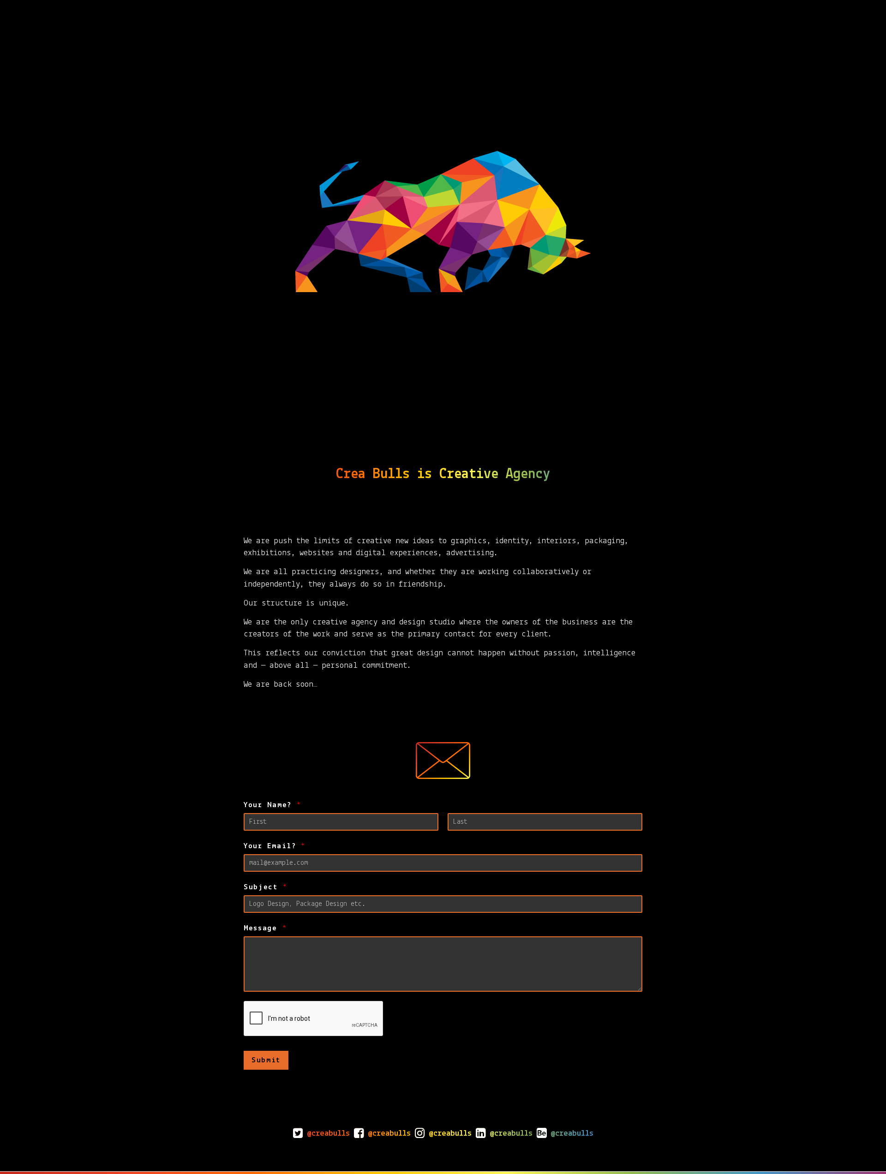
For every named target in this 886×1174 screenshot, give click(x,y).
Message (265, 928)
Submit (266, 1060)
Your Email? (274, 846)
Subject (265, 887)
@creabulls (328, 1133)
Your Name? (272, 805)
